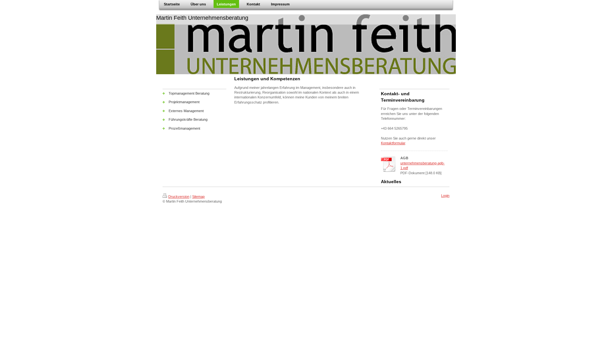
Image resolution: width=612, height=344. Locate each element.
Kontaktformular (393, 143)
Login (445, 195)
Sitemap (198, 196)
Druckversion (178, 196)
